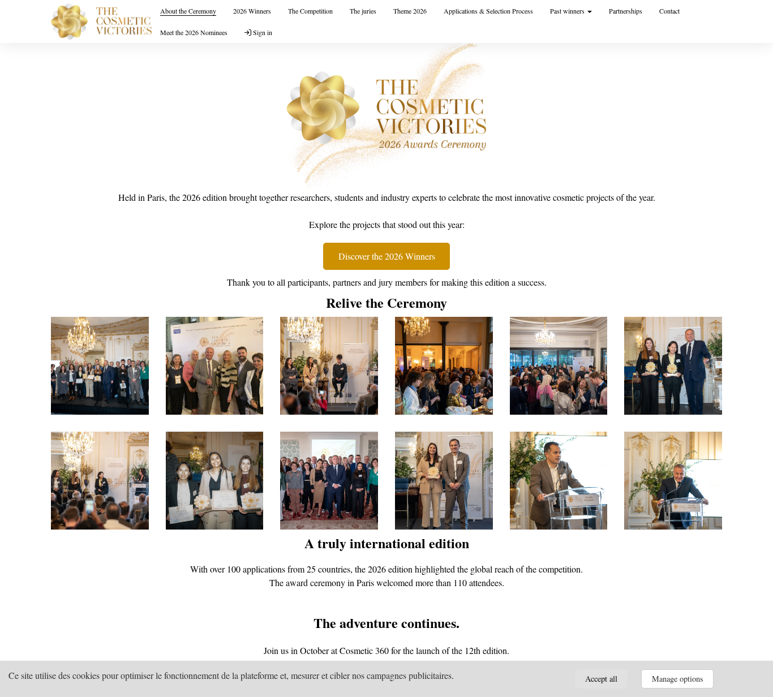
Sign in (261, 32)
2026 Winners (252, 10)
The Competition (310, 10)
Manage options (677, 678)
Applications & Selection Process (488, 10)
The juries (363, 10)
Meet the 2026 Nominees (193, 32)
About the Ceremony (188, 10)
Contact (669, 10)
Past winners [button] (568, 10)
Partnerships (625, 10)
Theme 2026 (410, 10)
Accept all (601, 678)
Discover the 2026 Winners (386, 256)
